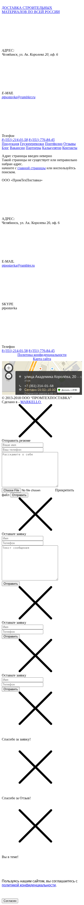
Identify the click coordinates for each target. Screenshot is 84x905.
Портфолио (53, 144)
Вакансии (17, 148)
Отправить (19, 495)
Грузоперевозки (32, 144)
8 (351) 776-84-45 (42, 140)
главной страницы (31, 168)
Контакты (69, 148)
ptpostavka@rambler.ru (18, 97)
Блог (5, 148)
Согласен (10, 901)
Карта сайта (42, 359)
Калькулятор (51, 148)
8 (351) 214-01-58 (15, 140)
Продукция (10, 144)
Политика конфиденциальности (42, 355)
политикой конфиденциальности (29, 885)
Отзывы (69, 144)
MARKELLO (31, 402)
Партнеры (33, 148)
